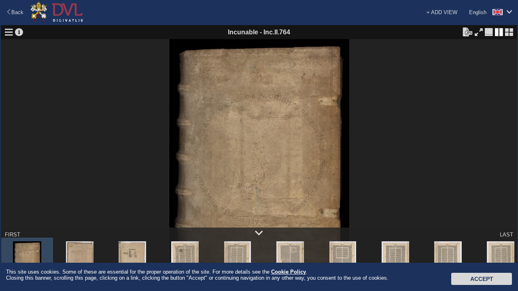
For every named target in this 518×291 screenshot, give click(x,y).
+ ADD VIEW (442, 12)
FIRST (12, 235)
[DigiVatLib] (56, 20)
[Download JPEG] (467, 31)
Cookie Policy (288, 272)
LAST (506, 235)
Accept (481, 279)
